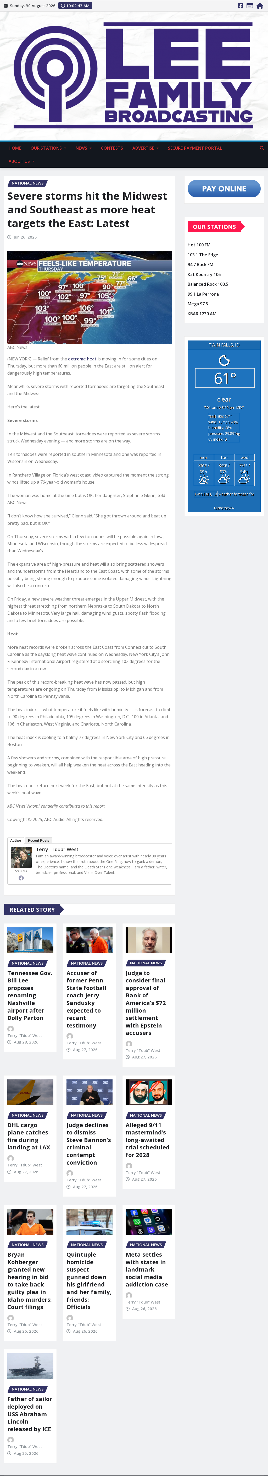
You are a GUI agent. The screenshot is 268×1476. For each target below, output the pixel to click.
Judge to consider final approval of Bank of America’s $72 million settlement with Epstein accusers (146, 1003)
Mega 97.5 (198, 304)
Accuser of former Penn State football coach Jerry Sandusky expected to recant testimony (86, 999)
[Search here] (262, 148)
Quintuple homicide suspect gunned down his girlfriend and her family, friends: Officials (88, 1280)
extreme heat (82, 359)
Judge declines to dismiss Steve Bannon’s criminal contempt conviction (88, 1143)
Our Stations (47, 148)
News (82, 148)
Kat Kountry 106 (204, 274)
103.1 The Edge (203, 255)
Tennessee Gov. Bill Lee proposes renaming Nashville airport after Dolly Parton (29, 995)
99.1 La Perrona (203, 294)
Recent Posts (38, 840)
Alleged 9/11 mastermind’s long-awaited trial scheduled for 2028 (148, 1140)
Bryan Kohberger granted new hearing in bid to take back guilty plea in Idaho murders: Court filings (29, 1280)
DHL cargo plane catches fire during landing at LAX (28, 1136)
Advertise (143, 148)
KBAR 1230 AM (202, 314)
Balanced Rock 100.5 (208, 284)
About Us (20, 161)
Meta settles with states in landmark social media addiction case (147, 1269)
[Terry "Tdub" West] (21, 857)
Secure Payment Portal (195, 148)
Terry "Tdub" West (57, 849)
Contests (112, 148)
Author (15, 840)
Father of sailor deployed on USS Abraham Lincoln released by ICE (29, 1413)
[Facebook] (21, 878)
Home (15, 148)
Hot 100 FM (199, 245)
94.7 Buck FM (200, 264)
